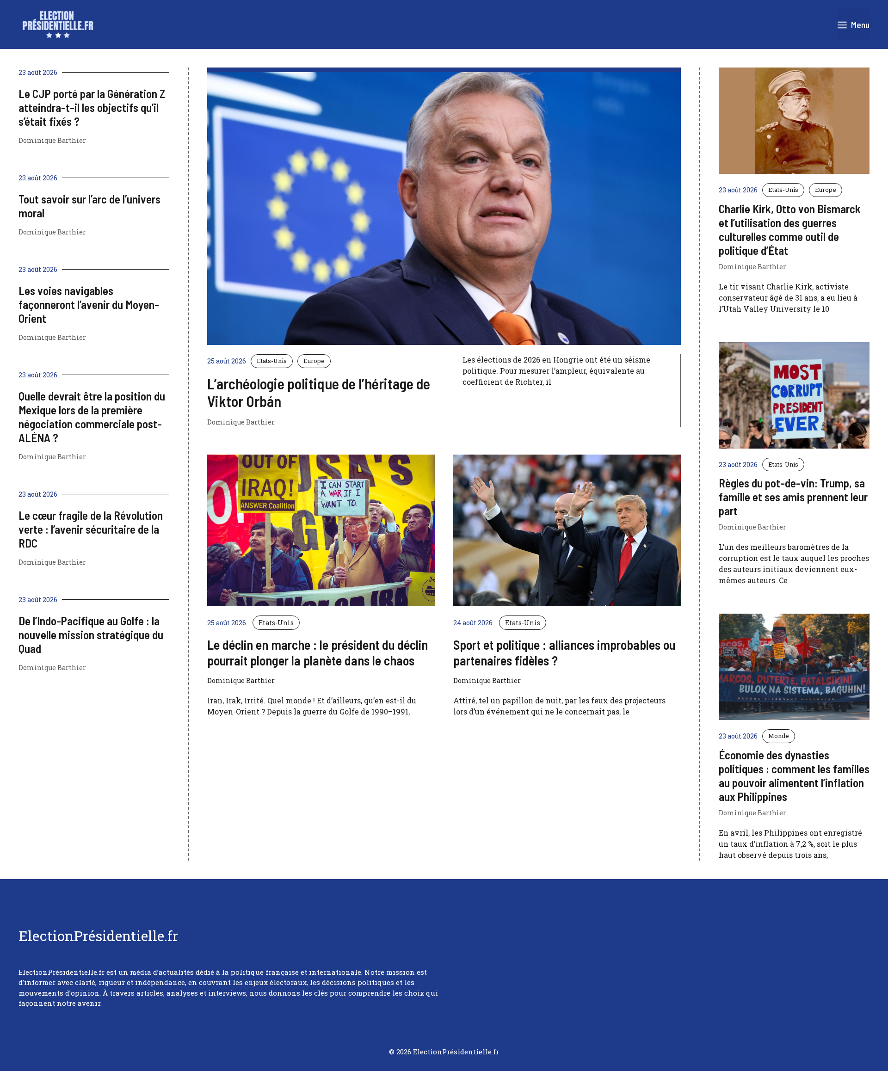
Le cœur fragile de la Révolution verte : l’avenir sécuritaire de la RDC (90, 529)
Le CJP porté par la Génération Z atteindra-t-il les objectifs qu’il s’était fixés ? (91, 107)
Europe (314, 361)
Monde (778, 736)
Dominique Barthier (241, 422)
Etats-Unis (272, 361)
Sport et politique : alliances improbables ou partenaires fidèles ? (564, 652)
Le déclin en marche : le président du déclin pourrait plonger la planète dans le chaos (317, 652)
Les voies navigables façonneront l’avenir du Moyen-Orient (88, 304)
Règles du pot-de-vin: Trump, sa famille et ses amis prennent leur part (793, 496)
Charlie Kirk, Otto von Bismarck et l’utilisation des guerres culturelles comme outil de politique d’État (790, 229)
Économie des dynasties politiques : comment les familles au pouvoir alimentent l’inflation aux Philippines (794, 775)
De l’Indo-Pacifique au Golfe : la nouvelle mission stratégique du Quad (90, 634)
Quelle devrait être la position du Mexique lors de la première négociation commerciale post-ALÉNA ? (91, 416)
